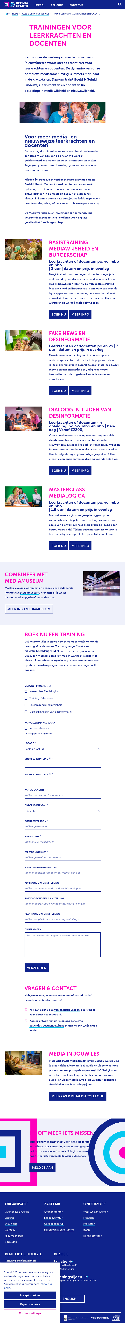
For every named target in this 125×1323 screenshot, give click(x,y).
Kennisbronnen (92, 1235)
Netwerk (88, 1217)
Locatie (29, 743)
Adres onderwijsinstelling (42, 883)
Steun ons (11, 1223)
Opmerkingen (33, 929)
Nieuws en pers (14, 1235)
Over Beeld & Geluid (17, 1211)
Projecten (89, 1223)
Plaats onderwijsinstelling (42, 914)
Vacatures (11, 1241)
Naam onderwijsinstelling (41, 867)
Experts (9, 1217)
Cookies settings (30, 1313)
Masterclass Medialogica (43, 691)
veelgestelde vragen (67, 1009)
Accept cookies (30, 1295)
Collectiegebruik (54, 1223)
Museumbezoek (39, 728)
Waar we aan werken (95, 1211)
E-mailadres (32, 836)
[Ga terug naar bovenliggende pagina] (8, 14)
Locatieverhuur (53, 1217)
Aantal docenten (35, 789)
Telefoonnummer (35, 852)
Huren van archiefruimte (59, 1229)
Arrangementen (53, 1211)
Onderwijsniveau (35, 805)
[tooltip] (50, 758)
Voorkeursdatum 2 (37, 774)
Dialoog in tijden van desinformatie (50, 711)
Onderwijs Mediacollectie (72, 1060)
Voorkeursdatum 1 (37, 758)
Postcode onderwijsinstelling (44, 898)
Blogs (86, 1229)
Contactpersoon (35, 821)
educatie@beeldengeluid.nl (42, 651)
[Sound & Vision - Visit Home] (9, 4)
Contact (10, 1229)
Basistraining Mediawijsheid (45, 704)
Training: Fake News (41, 698)
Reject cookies (30, 1304)
